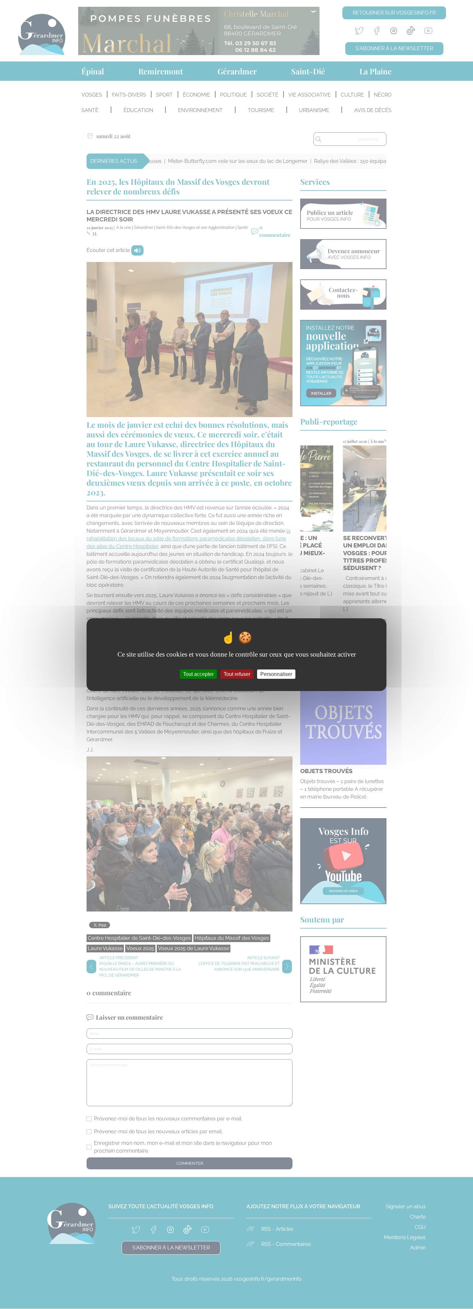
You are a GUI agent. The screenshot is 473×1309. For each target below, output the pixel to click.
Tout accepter (198, 674)
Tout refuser (237, 674)
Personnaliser (276, 674)
